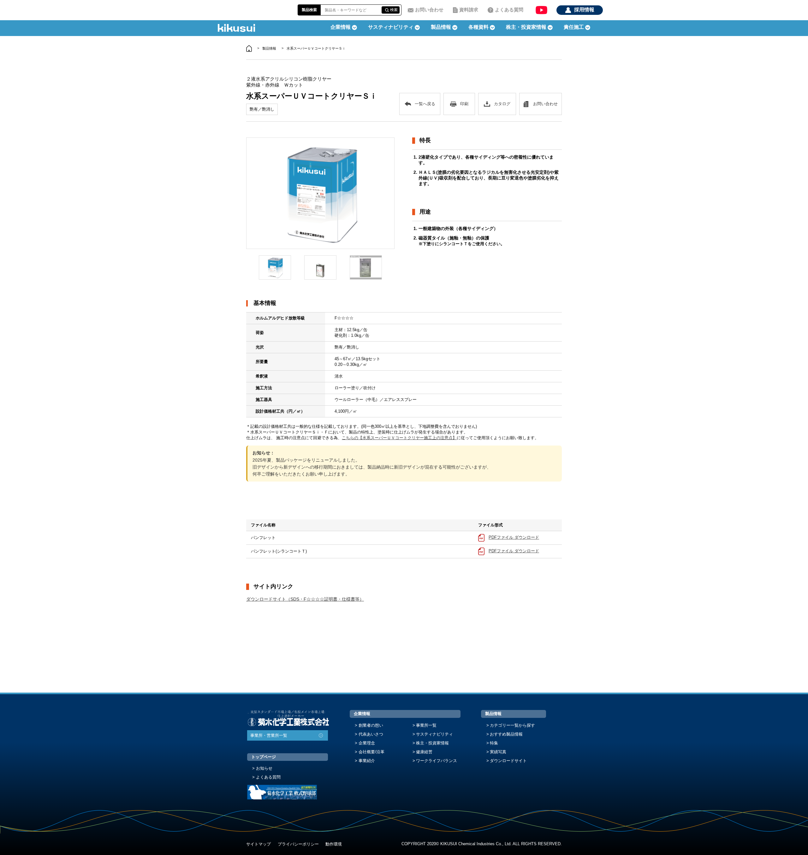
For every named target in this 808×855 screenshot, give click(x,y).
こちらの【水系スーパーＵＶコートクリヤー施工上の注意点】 (399, 437)
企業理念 (367, 743)
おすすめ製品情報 (506, 734)
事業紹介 (367, 760)
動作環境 (333, 844)
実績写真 (498, 751)
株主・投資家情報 (432, 743)
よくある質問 (509, 9)
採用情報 (584, 9)
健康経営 (424, 751)
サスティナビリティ (390, 27)
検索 (394, 10)
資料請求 (468, 9)
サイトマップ (258, 844)
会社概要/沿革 (371, 751)
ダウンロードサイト (508, 760)
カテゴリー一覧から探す (512, 725)
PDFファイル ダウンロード (514, 537)
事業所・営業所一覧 (268, 735)
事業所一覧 (426, 725)
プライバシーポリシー (298, 844)
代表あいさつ (371, 734)
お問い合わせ (429, 9)
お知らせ (264, 768)
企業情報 (362, 713)
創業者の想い (371, 725)
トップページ (263, 757)
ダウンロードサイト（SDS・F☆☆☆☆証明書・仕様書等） (305, 599)
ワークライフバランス (436, 760)
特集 (494, 743)
